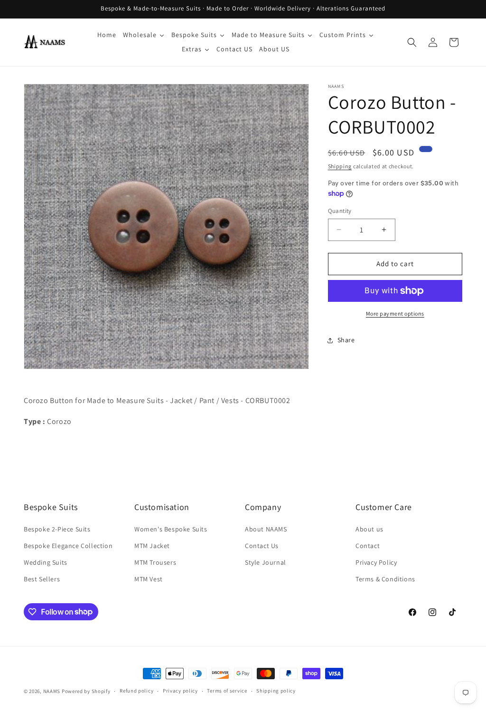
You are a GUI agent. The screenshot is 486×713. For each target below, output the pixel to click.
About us (369, 529)
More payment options (395, 313)
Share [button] (346, 340)
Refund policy (136, 690)
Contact (367, 545)
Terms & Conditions (385, 579)
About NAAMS (266, 529)
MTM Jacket (152, 545)
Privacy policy (180, 690)
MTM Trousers (155, 562)
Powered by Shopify (86, 691)
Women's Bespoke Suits (170, 529)
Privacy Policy (376, 562)
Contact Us (262, 545)
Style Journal (265, 562)
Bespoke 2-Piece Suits (57, 529)
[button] (412, 42)
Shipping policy (276, 690)
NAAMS (52, 691)
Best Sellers (42, 579)
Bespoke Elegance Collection (68, 545)
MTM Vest (148, 579)
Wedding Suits (45, 562)
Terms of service (227, 690)
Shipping (340, 166)
